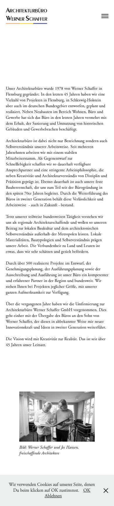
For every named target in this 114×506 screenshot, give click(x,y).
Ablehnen (53, 496)
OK (86, 490)
